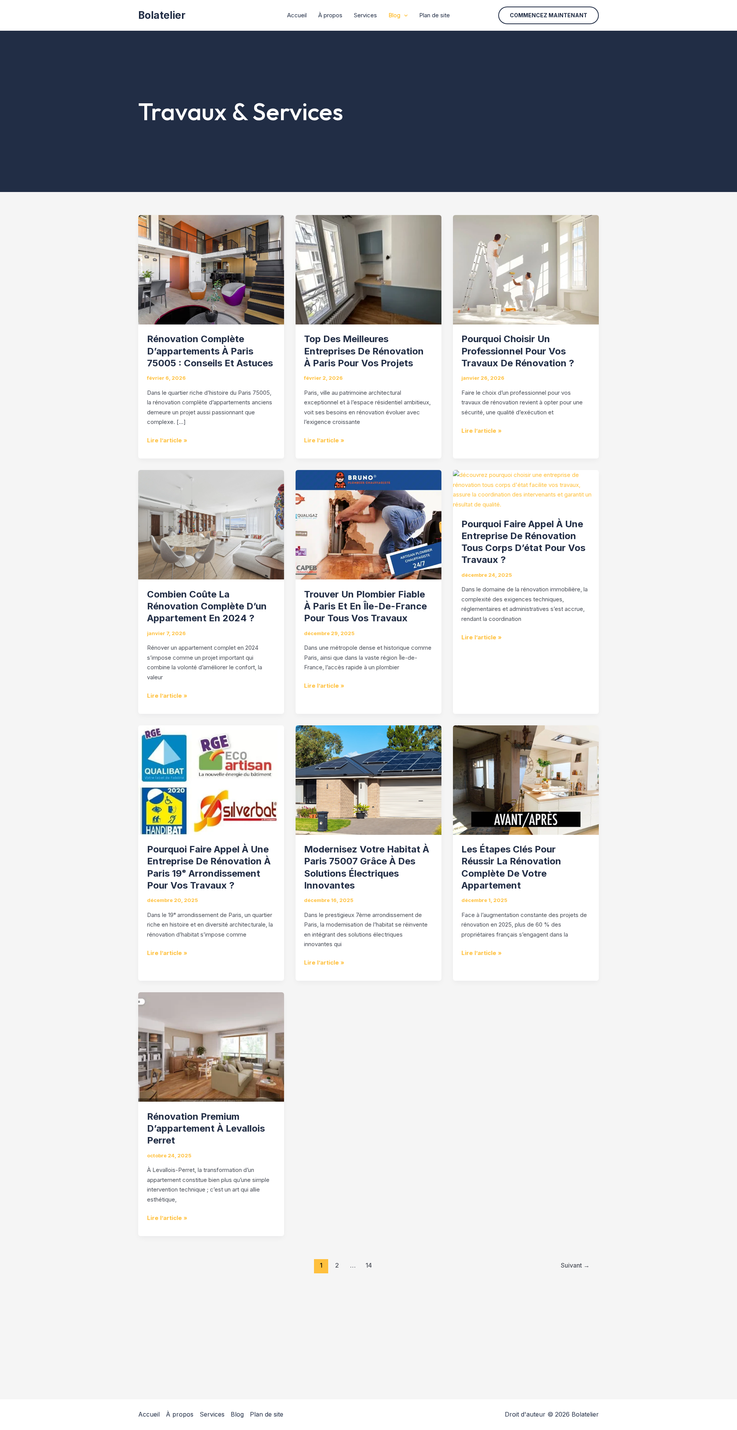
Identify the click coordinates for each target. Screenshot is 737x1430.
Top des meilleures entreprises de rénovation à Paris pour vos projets (364, 350)
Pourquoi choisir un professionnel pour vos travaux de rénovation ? (517, 350)
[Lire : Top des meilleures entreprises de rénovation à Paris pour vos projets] (368, 269)
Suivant (575, 1265)
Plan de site (434, 15)
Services (365, 15)
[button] (548, 15)
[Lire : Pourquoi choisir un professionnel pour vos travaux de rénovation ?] (526, 269)
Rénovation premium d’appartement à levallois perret (206, 1128)
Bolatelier (161, 15)
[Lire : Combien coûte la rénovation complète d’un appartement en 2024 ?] (211, 524)
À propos (330, 15)
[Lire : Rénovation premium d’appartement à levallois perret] (211, 1046)
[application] (404, 15)
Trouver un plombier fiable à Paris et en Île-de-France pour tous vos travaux (365, 606)
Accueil (297, 15)
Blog (394, 15)
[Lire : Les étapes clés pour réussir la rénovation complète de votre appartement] (526, 779)
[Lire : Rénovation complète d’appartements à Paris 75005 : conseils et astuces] (211, 269)
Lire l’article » (167, 439)
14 (368, 1265)
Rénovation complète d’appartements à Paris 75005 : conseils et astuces (210, 350)
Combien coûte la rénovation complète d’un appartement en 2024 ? (207, 606)
